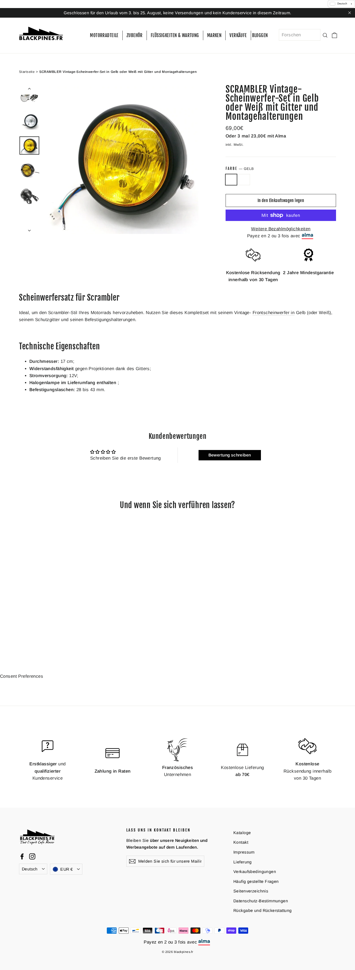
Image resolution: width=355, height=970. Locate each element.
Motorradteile (104, 35)
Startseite (27, 71)
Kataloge (242, 832)
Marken (214, 35)
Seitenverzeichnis (250, 891)
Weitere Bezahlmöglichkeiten (280, 228)
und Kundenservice (47, 770)
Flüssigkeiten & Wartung (175, 35)
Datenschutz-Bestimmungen (260, 900)
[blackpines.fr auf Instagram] (32, 856)
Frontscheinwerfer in (274, 312)
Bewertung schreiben (229, 455)
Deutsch (30, 869)
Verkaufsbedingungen (254, 871)
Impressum (244, 852)
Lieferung (242, 862)
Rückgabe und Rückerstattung (262, 910)
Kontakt (240, 842)
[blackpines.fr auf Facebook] (22, 856)
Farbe (240, 168)
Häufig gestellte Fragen (256, 881)
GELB (231, 179)
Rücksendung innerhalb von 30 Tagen (307, 770)
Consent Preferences (21, 676)
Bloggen (260, 35)
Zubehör (135, 35)
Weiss (244, 179)
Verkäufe (238, 35)
